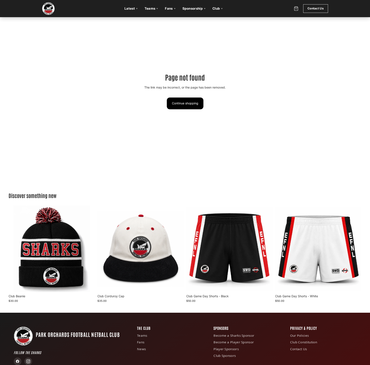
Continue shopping (185, 103)
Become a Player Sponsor (233, 342)
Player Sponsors (226, 349)
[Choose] (266, 285)
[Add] (88, 285)
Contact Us (315, 8)
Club (216, 8)
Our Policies (299, 335)
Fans (169, 8)
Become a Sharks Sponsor (233, 335)
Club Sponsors (224, 355)
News (141, 349)
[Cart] (296, 8)
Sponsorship (192, 8)
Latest (129, 8)
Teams (150, 8)
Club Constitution (303, 342)
